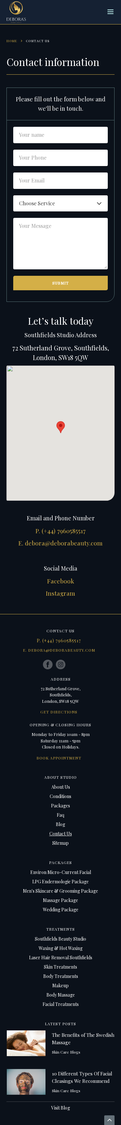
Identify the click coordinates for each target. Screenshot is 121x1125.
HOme (11, 41)
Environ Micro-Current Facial (60, 872)
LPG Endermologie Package (60, 882)
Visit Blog (60, 1108)
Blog (60, 824)
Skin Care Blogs (66, 1052)
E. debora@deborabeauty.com (60, 543)
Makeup (60, 985)
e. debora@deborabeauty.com (59, 650)
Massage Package (60, 900)
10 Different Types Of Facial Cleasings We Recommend (82, 1077)
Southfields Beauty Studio (60, 939)
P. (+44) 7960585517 (60, 530)
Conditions (60, 796)
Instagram (60, 593)
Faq (60, 815)
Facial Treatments (61, 1004)
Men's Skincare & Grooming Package (60, 891)
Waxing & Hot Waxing (61, 948)
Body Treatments (60, 976)
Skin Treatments (60, 967)
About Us (60, 787)
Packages (60, 806)
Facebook (60, 581)
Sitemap (60, 843)
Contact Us (60, 834)
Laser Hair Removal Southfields (60, 957)
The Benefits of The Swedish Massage (83, 1039)
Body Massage (60, 995)
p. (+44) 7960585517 (59, 640)
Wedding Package (60, 910)
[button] (110, 12)
